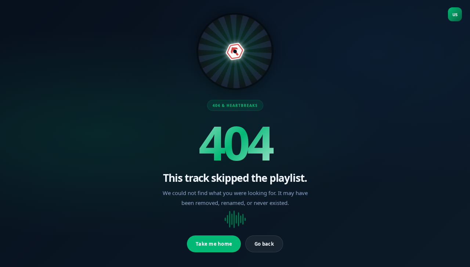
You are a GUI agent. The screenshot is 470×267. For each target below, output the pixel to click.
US (455, 14)
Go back (264, 244)
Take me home (214, 244)
